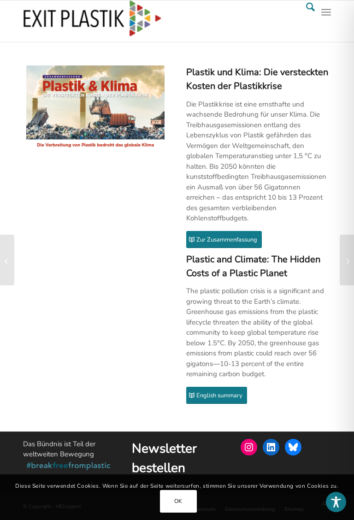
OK (178, 501)
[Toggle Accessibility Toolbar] (336, 502)
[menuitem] (306, 21)
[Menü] (326, 21)
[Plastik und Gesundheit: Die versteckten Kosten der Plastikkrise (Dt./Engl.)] (7, 260)
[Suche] (306, 21)
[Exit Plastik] (92, 21)
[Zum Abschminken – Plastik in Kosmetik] (347, 260)
